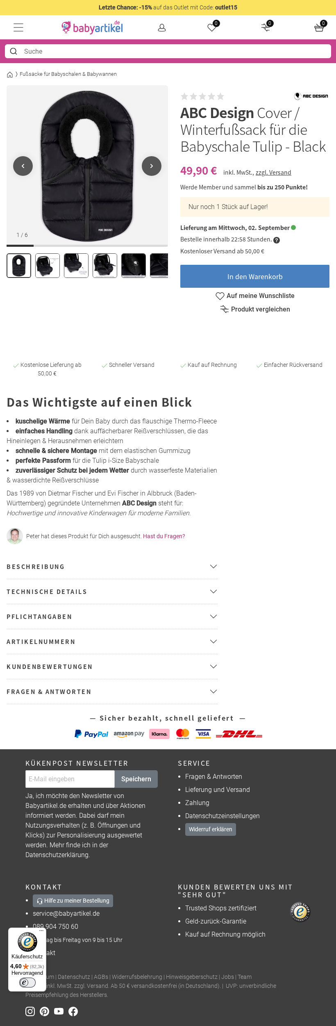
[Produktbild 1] (19, 265)
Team (245, 977)
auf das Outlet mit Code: (168, 7)
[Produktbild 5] (133, 265)
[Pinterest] (47, 1011)
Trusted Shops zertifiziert (221, 908)
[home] (92, 27)
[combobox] (168, 51)
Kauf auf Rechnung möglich (225, 934)
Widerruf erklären (210, 829)
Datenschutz (74, 977)
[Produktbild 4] (105, 265)
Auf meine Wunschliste (261, 296)
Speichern (136, 779)
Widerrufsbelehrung (137, 977)
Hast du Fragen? (164, 536)
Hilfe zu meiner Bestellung (76, 900)
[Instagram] (32, 1011)
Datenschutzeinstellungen (222, 816)
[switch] (27, 982)
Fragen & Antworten (213, 776)
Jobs (227, 977)
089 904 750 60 (55, 926)
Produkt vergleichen (260, 309)
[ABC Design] (311, 96)
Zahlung (197, 803)
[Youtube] (61, 1011)
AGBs (101, 977)
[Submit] (14, 51)
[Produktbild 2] (47, 265)
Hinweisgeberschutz (192, 977)
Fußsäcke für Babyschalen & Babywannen (68, 74)
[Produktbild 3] (76, 265)
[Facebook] (74, 1011)
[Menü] (41, 932)
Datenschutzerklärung (57, 855)
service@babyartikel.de (66, 913)
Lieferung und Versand (217, 790)
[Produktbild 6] (162, 265)
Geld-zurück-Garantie (215, 921)
